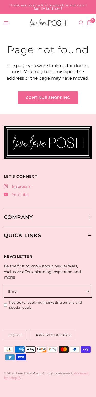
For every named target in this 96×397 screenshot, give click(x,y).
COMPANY (18, 217)
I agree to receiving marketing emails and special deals (45, 304)
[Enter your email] (87, 291)
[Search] (81, 23)
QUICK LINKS (22, 235)
